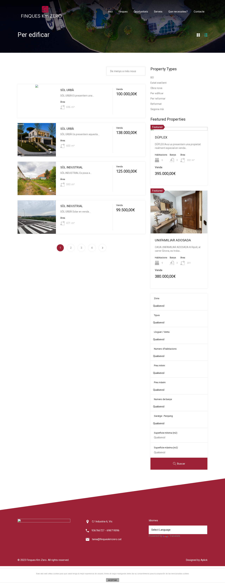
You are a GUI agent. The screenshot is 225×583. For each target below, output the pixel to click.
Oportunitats (141, 11)
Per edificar (156, 93)
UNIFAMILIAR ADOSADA (173, 240)
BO (152, 77)
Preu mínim (159, 365)
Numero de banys (163, 399)
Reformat (156, 103)
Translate (174, 535)
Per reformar (157, 98)
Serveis (158, 11)
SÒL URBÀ (67, 90)
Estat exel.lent (158, 82)
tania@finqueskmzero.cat (106, 539)
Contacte (199, 11)
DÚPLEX (161, 137)
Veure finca (36, 111)
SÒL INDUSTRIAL (71, 167)
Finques (123, 11)
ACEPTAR (112, 580)
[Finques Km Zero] (41, 17)
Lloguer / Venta (161, 332)
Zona (156, 298)
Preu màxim (160, 382)
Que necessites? (178, 11)
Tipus (157, 315)
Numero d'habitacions (165, 348)
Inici (110, 11)
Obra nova (156, 88)
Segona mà (157, 109)
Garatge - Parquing (163, 416)
